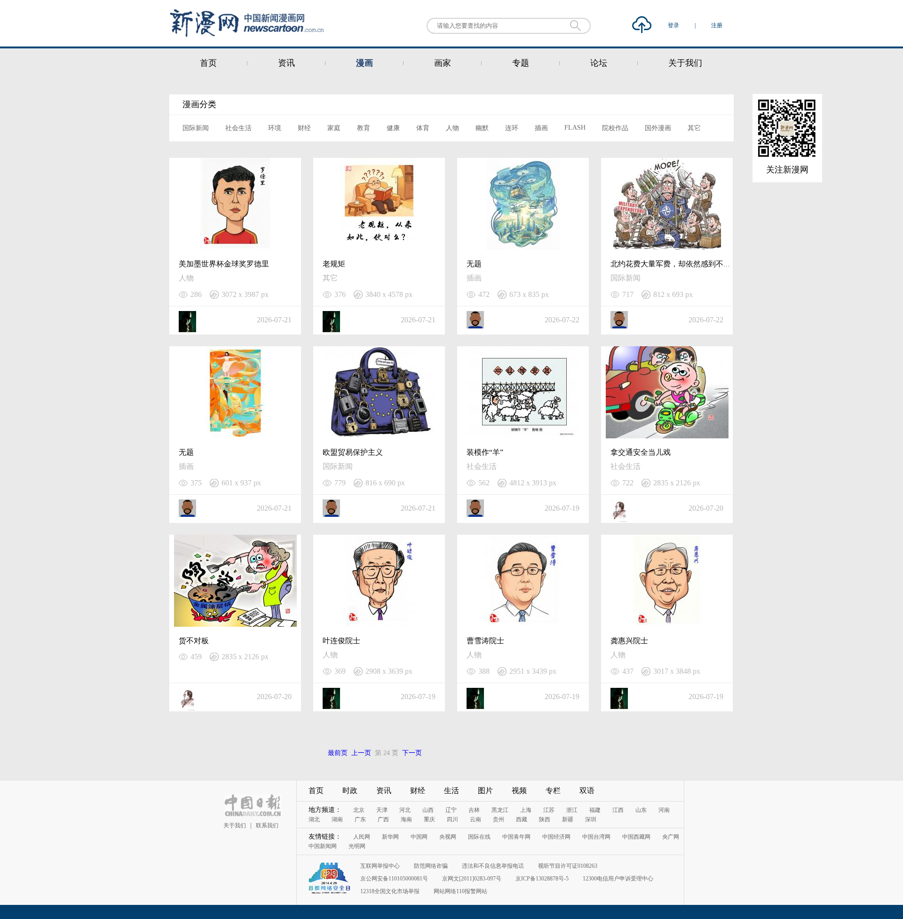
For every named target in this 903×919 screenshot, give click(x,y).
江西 (618, 810)
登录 (674, 25)
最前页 (338, 752)
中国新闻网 (323, 846)
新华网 (390, 836)
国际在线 (479, 836)
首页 (208, 63)
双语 (586, 790)
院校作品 (615, 128)
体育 (422, 128)
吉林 (474, 810)
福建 (595, 810)
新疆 (567, 819)
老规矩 (334, 264)
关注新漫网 (787, 169)
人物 (452, 128)
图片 (485, 790)
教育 (363, 128)
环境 (274, 128)
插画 (541, 128)
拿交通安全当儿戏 (640, 452)
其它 (694, 128)
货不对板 (194, 641)
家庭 (334, 128)
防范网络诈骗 (431, 866)
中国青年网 (516, 836)
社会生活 (238, 128)
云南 (475, 819)
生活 (451, 790)
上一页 (361, 752)
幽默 (482, 128)
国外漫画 (658, 128)
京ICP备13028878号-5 (542, 878)
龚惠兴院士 (629, 641)
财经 (304, 128)
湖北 (314, 819)
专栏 (553, 790)
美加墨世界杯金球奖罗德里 (224, 264)
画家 (442, 63)
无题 (474, 264)
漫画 (364, 63)
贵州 (498, 819)
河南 (664, 810)
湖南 (337, 819)
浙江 (572, 810)
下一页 (412, 752)
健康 (393, 128)
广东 (360, 819)
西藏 (521, 819)
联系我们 (267, 825)
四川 (452, 819)
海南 (406, 819)
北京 (358, 810)
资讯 (286, 63)
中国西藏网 (636, 836)
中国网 (419, 836)
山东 (641, 810)
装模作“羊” (485, 452)
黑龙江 (499, 810)
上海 (525, 810)
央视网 (447, 836)
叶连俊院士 (341, 641)
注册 (716, 25)
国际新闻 (195, 128)
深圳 (590, 819)
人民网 (361, 836)
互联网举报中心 (380, 866)
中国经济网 (556, 836)
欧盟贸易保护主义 (353, 452)
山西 (428, 810)
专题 (520, 63)
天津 (382, 810)
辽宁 (451, 810)
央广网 (670, 836)
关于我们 (685, 63)
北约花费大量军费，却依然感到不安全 (674, 264)
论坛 (598, 63)
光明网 (357, 846)
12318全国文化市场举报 (390, 891)
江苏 (548, 810)
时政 (349, 790)
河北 (405, 810)
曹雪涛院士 (485, 641)
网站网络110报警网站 (460, 891)
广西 (383, 819)
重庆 (429, 819)
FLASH (575, 127)
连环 (511, 128)
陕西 (544, 819)
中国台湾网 (596, 836)
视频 (519, 790)
